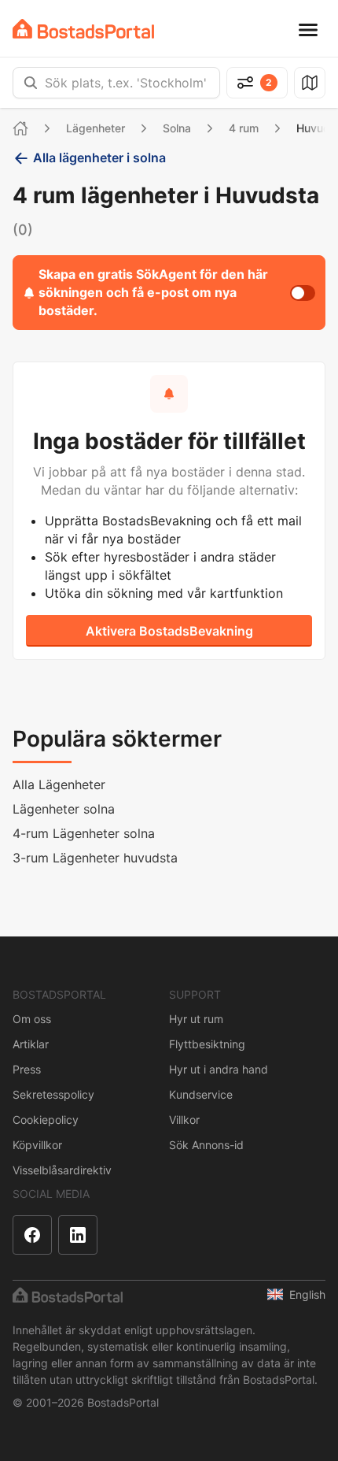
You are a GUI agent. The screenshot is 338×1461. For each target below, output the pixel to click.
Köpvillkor (37, 1144)
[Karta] (309, 82)
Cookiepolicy (46, 1119)
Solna (177, 128)
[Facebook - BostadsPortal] (32, 1235)
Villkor (184, 1119)
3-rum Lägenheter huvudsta (95, 858)
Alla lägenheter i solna (99, 157)
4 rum (244, 128)
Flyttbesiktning (207, 1044)
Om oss (32, 1018)
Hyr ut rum (196, 1018)
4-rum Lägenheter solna (84, 833)
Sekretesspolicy (53, 1094)
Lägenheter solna (64, 809)
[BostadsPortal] (83, 29)
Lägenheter (95, 128)
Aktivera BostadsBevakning (169, 631)
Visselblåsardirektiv (62, 1170)
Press (27, 1069)
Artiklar (31, 1044)
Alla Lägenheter (59, 784)
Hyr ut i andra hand (218, 1069)
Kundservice (201, 1094)
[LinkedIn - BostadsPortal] (77, 1235)
